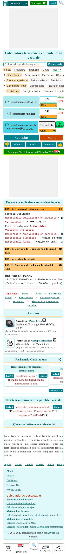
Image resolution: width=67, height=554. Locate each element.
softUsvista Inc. (52, 532)
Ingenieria (34, 69)
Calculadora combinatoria (50, 526)
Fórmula (18, 144)
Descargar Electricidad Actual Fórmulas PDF (31, 152)
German (29, 464)
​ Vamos (43, 376)
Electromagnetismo (17, 80)
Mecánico (47, 75)
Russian (40, 464)
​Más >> (57, 69)
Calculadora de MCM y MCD (21, 523)
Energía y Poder (31, 91)
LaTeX (33, 144)
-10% (60, 101)
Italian (50, 464)
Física (7, 69)
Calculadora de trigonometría (21, 526)
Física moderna (39, 80)
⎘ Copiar (60, 124)
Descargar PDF (38, 3)
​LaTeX (9, 407)
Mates (45, 69)
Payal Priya (35, 321)
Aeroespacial (32, 75)
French (18, 464)
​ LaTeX (9, 376)
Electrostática (37, 85)
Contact (10, 475)
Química (54, 3)
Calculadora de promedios (47, 515)
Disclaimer (12, 480)
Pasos (51, 138)
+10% (60, 97)
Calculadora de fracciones (20, 515)
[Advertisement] (33, 28)
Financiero (19, 69)
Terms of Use (13, 485)
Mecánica (56, 80)
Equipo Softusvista (42, 340)
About (10, 471)
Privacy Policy (14, 489)
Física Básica (14, 75)
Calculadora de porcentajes (20, 507)
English (7, 464)
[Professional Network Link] (44, 321)
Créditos (33, 313)
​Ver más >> (55, 390)
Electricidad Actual (16, 85)
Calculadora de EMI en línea (21, 503)
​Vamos (57, 407)
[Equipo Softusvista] (10, 346)
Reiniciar (49, 144)
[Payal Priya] (10, 326)
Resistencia (13, 91)
